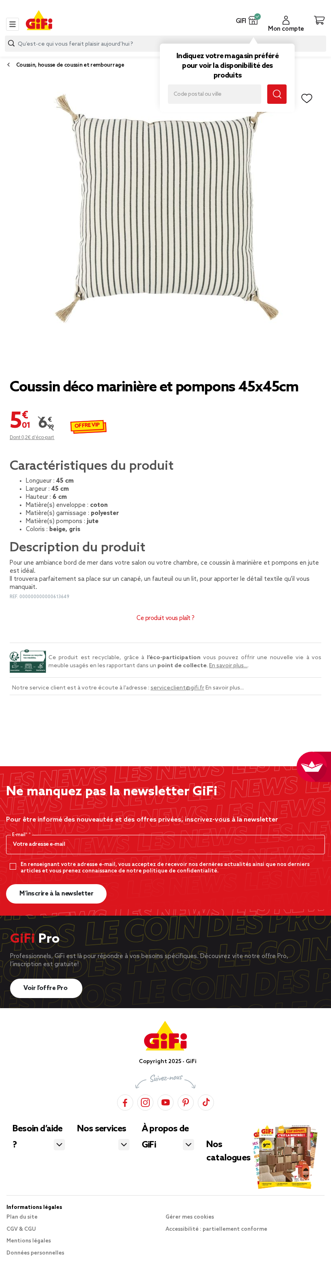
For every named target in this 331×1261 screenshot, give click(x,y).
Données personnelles (35, 1253)
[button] (253, 20)
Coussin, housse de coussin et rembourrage (70, 65)
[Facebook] (125, 1101)
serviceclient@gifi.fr (177, 688)
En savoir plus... (228, 665)
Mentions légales (28, 1241)
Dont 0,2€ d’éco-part (32, 437)
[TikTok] (206, 1101)
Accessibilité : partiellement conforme (216, 1229)
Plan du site (22, 1217)
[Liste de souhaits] (307, 98)
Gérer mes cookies (190, 1217)
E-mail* (20, 835)
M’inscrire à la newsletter (56, 893)
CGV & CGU (21, 1229)
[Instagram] (145, 1101)
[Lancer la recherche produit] (11, 43)
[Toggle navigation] (12, 24)
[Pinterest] (186, 1101)
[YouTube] (165, 1101)
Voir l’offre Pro (46, 988)
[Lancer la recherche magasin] (277, 94)
